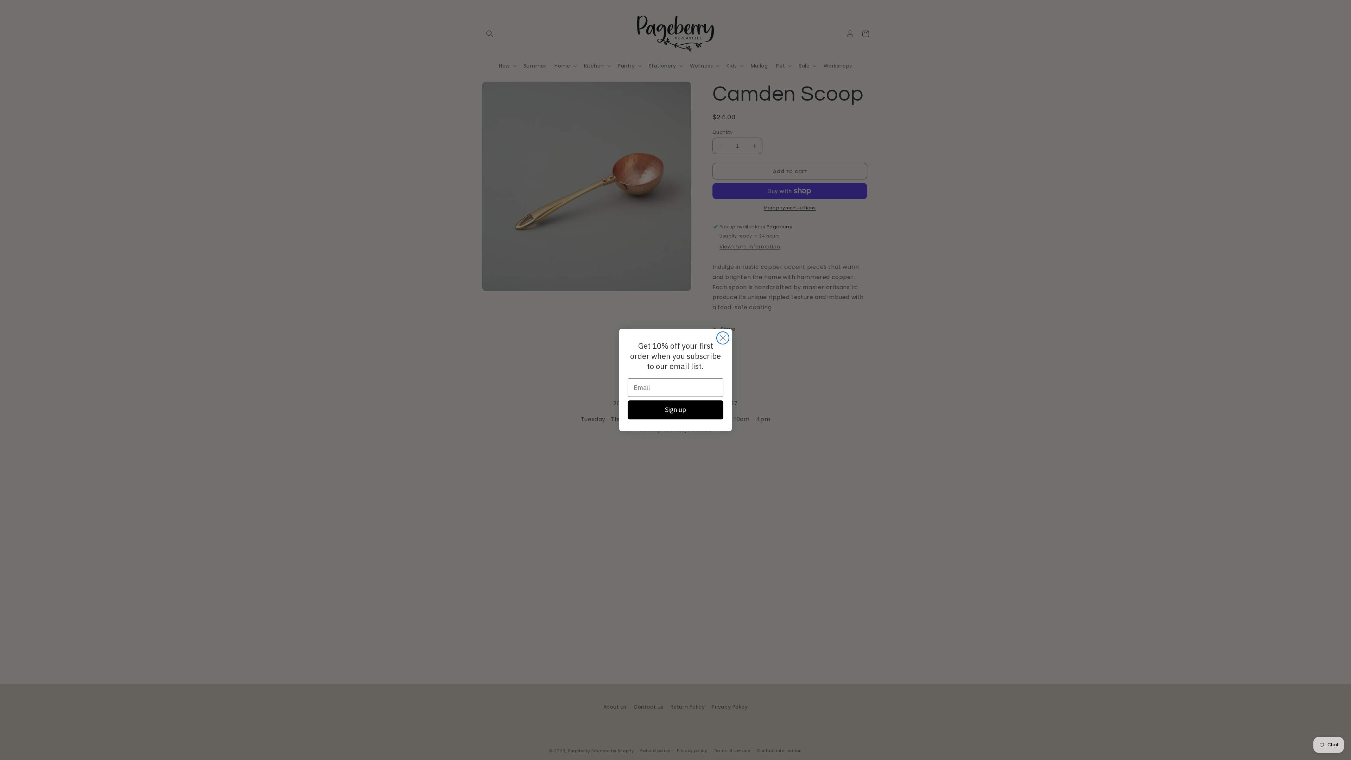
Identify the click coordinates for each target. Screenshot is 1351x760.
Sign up (675, 410)
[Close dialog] (723, 338)
